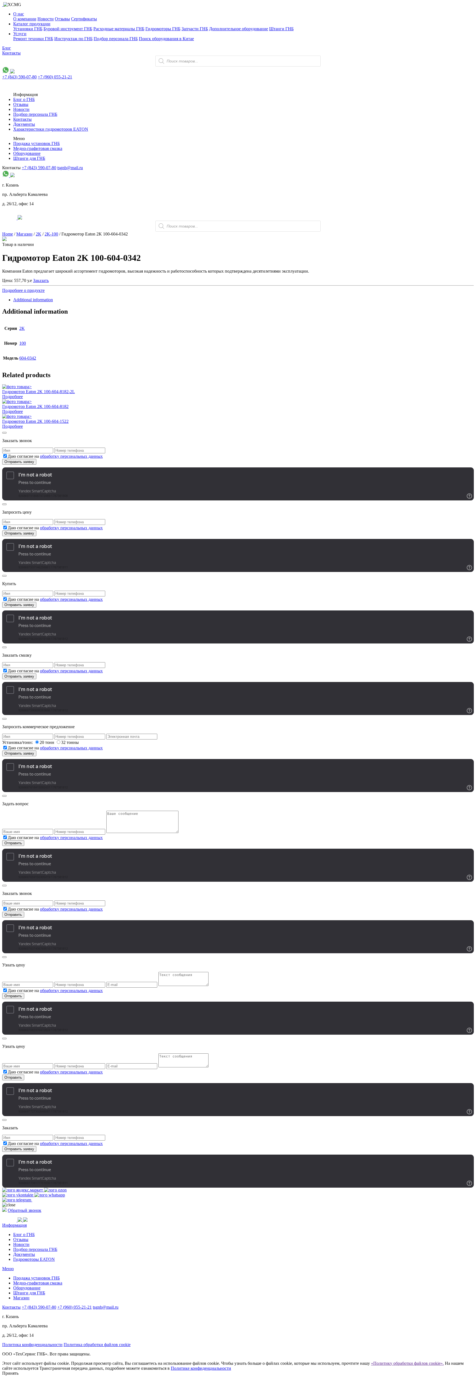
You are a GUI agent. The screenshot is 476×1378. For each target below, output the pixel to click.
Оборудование (26, 153)
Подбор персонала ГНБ (116, 38)
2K (38, 234)
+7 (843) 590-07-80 (19, 77)
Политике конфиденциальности (201, 1368)
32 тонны (70, 742)
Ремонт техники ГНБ (33, 38)
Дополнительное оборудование (238, 28)
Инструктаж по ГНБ (73, 38)
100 (22, 343)
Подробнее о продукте (23, 290)
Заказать (41, 280)
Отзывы (62, 19)
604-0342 (27, 358)
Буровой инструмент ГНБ (68, 28)
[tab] (243, 299)
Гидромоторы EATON (34, 1259)
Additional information (33, 299)
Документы (24, 124)
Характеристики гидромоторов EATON (50, 129)
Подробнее (12, 396)
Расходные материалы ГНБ (118, 28)
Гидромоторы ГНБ (162, 28)
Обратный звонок (24, 1210)
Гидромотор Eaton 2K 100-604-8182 (35, 406)
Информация (14, 1225)
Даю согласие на (55, 456)
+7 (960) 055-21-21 (55, 77)
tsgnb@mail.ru (70, 167)
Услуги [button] (19, 33)
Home (7, 234)
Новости (45, 19)
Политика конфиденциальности (32, 1344)
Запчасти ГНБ (195, 28)
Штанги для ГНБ (29, 158)
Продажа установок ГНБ (36, 143)
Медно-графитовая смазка (37, 148)
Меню (8, 1268)
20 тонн (47, 742)
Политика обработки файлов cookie (97, 1344)
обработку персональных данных (71, 456)
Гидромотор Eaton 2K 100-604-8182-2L (38, 391)
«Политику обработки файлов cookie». (407, 1363)
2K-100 (51, 234)
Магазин (24, 234)
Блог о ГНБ (24, 99)
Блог (6, 48)
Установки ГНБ (27, 28)
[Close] (4, 433)
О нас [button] (18, 14)
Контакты (11, 53)
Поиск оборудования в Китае (166, 38)
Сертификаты (84, 19)
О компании (24, 19)
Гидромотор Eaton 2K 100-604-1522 (35, 421)
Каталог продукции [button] (31, 23)
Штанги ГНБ (281, 28)
